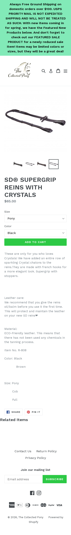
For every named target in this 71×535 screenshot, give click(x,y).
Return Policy (46, 451)
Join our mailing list (35, 470)
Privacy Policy (35, 458)
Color (7, 226)
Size (7, 211)
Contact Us (23, 451)
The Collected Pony (30, 517)
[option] (18, 164)
